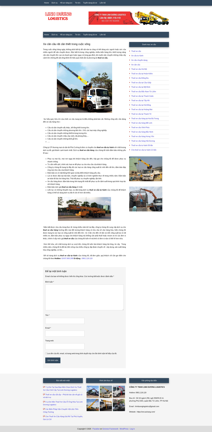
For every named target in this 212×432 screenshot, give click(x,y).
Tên (47, 315)
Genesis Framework (110, 429)
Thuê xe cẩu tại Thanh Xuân (142, 96)
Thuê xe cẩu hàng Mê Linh (141, 123)
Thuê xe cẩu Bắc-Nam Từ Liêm (143, 92)
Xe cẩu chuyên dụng (139, 60)
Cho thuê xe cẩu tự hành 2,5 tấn (143, 150)
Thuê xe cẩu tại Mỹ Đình (140, 87)
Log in (132, 429)
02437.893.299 (67, 258)
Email (48, 328)
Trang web (49, 341)
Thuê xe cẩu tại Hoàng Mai (141, 109)
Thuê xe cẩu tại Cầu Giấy (141, 83)
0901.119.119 (87, 258)
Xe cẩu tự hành (137, 56)
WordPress (124, 429)
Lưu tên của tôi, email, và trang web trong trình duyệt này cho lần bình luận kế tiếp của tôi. (82, 353)
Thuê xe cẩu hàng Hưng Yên (142, 136)
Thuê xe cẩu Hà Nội (139, 69)
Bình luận (49, 282)
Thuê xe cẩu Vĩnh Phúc (140, 127)
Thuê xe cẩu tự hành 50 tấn (142, 145)
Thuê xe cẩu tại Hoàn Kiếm (142, 74)
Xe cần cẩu (135, 65)
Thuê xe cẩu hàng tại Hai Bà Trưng (145, 118)
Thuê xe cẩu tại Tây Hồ (140, 100)
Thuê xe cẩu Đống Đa (140, 78)
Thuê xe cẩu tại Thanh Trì (141, 114)
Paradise (96, 429)
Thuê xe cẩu (136, 51)
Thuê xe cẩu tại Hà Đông (141, 105)
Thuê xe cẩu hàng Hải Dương (143, 141)
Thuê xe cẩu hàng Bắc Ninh (142, 132)
